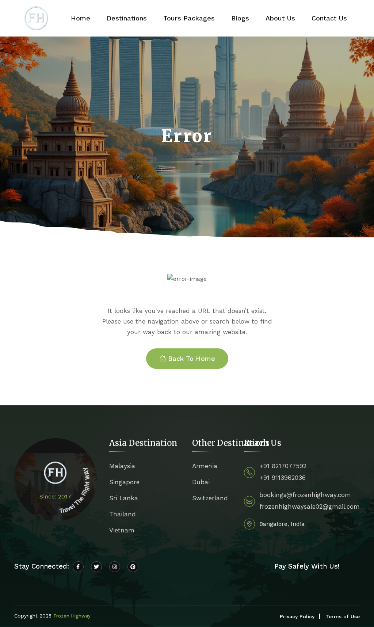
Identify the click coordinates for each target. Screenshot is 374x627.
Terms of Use (342, 616)
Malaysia (122, 466)
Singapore (124, 482)
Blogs (240, 18)
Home (80, 18)
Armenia (204, 466)
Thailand (122, 514)
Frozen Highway (72, 616)
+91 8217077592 (282, 466)
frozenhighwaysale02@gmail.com (309, 506)
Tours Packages (189, 18)
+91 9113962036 (282, 477)
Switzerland (210, 498)
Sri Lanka (123, 498)
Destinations (127, 18)
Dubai (201, 482)
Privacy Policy (297, 616)
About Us (280, 18)
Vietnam (121, 530)
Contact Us (329, 18)
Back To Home (191, 358)
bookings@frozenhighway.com (305, 494)
